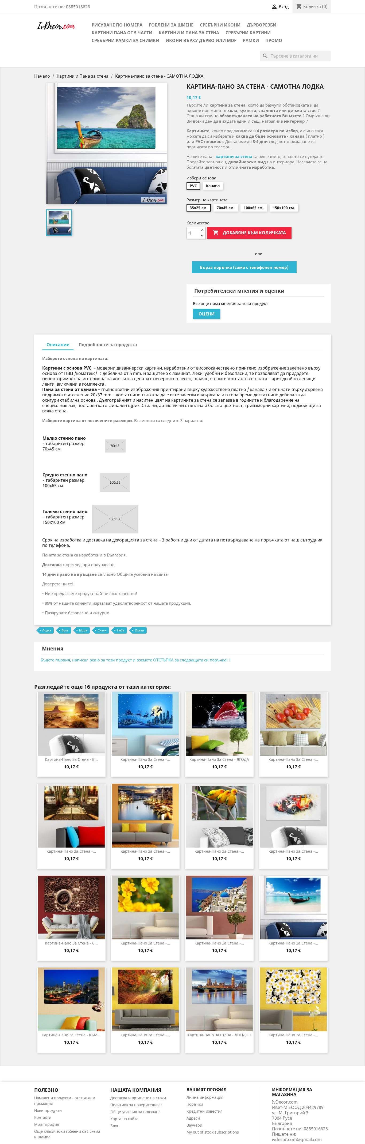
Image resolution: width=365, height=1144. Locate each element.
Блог (114, 1125)
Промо (273, 40)
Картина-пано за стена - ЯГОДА (219, 759)
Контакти (42, 1117)
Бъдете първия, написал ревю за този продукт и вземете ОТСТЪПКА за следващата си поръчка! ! (136, 660)
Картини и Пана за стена (189, 33)
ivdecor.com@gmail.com (297, 1139)
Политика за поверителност (136, 1104)
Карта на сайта (124, 1118)
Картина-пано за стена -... (145, 759)
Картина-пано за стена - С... (71, 943)
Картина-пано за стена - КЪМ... (71, 1034)
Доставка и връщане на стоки (138, 1097)
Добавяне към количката (249, 232)
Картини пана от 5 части (122, 33)
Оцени (207, 314)
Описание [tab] (57, 345)
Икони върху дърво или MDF (201, 40)
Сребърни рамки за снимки (125, 40)
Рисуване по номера (117, 25)
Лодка (46, 630)
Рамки (251, 40)
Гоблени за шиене (171, 25)
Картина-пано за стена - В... (71, 759)
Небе (120, 630)
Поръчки (195, 1104)
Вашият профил (207, 1090)
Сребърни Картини (248, 33)
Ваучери (194, 1125)
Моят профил (46, 1124)
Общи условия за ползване (135, 1111)
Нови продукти (48, 1110)
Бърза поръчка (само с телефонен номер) (244, 267)
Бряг (65, 630)
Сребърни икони (220, 25)
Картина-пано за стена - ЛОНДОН (219, 1034)
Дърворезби (261, 25)
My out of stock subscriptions (213, 1132)
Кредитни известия (205, 1111)
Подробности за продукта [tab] (108, 345)
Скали (102, 630)
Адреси (193, 1118)
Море (83, 630)
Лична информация (205, 1097)
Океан (139, 630)
